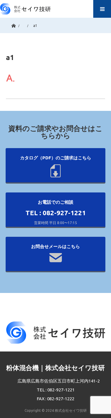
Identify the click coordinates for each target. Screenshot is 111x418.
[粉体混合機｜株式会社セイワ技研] (25, 7)
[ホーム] (13, 24)
